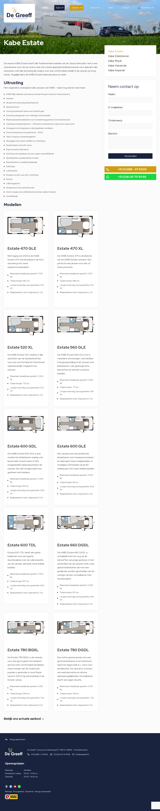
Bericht (112, 134)
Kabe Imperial (116, 70)
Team (110, 7)
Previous (57, 325)
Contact (125, 7)
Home (44, 7)
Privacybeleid (18, 791)
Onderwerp (115, 121)
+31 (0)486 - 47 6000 (132, 169)
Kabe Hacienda (117, 65)
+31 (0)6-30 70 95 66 (132, 177)
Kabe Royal (115, 61)
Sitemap (8, 791)
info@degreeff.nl (82, 754)
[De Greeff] (19, 13)
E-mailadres (115, 107)
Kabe (58, 7)
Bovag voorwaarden (43, 791)
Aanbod (75, 7)
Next (91, 325)
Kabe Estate (115, 51)
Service (93, 7)
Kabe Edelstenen (118, 56)
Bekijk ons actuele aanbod (22, 719)
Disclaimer (29, 791)
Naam (111, 94)
